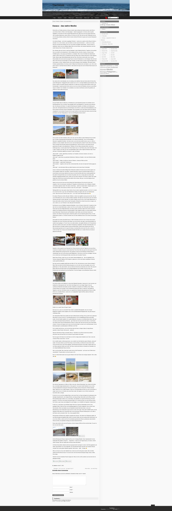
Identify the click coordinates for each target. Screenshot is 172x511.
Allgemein (60, 17)
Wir (92, 17)
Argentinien (109, 65)
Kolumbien (103, 69)
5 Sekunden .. (104, 35)
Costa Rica (103, 67)
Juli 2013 (112, 52)
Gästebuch (97, 17)
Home (54, 21)
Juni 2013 (104, 54)
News (54, 17)
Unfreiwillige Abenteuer (106, 42)
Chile (116, 65)
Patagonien (111, 72)
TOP (153, 505)
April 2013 (104, 56)
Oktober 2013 (104, 50)
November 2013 (114, 48)
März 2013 (113, 56)
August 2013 (104, 52)
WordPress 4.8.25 (109, 509)
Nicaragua (103, 72)
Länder (65, 17)
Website (71, 492)
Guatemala (114, 67)
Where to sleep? (79, 17)
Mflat (119, 509)
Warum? (107, 73)
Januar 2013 (113, 58)
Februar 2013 (104, 58)
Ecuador (108, 67)
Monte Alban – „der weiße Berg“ (91, 468)
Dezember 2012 (105, 60)
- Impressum (117, 508)
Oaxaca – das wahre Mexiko (57, 501)
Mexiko (57, 21)
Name (71, 487)
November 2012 (114, 60)
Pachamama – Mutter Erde (107, 44)
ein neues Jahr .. (105, 33)
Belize (113, 65)
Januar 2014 (104, 48)
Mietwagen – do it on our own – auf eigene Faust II (63, 468)
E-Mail (71, 489)
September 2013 (114, 50)
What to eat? (86, 17)
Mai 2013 (112, 54)
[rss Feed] (106, 18)
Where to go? (71, 17)
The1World (58, 5)
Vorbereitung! (102, 73)
